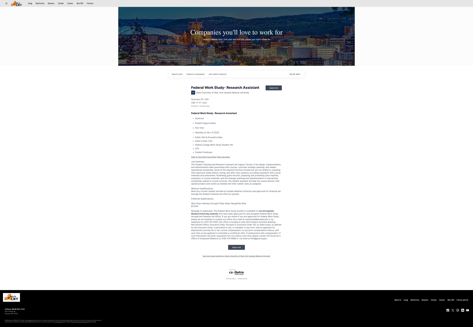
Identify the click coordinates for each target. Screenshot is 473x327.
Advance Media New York (15, 309)
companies (195, 74)
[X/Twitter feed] (452, 310)
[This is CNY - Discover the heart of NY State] (16, 3)
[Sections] (6, 3)
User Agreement (58, 321)
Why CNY (80, 3)
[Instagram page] (457, 310)
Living (30, 3)
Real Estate (40, 3)
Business (51, 3)
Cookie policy (242, 278)
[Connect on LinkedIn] (462, 310)
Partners (90, 3)
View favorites (223, 157)
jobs (177, 74)
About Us (398, 300)
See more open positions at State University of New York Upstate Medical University (236, 256)
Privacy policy (231, 278)
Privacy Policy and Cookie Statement (79, 321)
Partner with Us (462, 300)
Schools (61, 3)
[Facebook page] (447, 310)
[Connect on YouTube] (467, 310)
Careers (70, 3)
